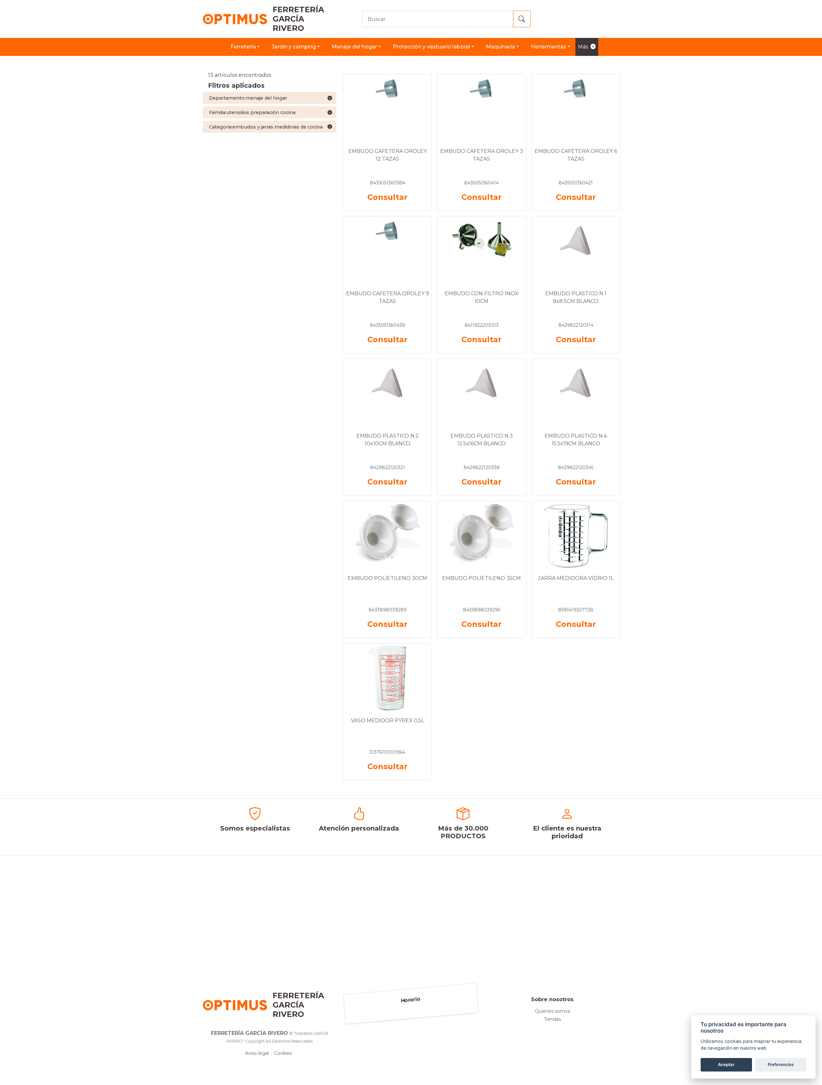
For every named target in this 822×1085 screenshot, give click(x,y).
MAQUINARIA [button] (500, 47)
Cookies (283, 1053)
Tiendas (552, 1019)
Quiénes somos (552, 1011)
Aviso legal (257, 1053)
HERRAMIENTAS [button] (548, 47)
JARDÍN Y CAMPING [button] (294, 47)
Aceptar (726, 1064)
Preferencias (781, 1064)
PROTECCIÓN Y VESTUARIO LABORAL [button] (431, 47)
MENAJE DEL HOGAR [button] (354, 47)
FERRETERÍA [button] (243, 47)
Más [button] (583, 47)
